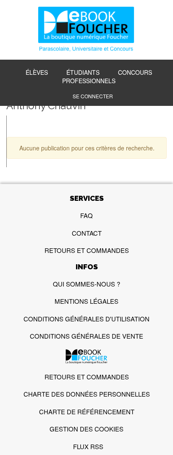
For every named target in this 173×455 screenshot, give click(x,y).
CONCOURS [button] (135, 72)
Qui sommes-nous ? (86, 283)
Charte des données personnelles (87, 393)
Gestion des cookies (86, 428)
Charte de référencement (86, 411)
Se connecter (93, 96)
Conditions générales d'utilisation (86, 318)
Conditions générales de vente (86, 335)
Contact (87, 233)
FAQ (86, 215)
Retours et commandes (87, 250)
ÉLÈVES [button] (37, 72)
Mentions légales (86, 301)
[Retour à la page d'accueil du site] (86, 30)
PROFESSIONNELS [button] (88, 80)
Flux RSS (88, 446)
